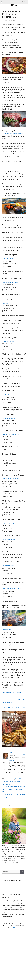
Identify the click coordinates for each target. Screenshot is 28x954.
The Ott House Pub (8, 523)
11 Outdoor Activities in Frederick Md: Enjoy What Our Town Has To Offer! (13, 789)
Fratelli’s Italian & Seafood (10, 479)
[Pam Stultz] (6, 758)
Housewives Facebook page (14, 133)
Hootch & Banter (7, 458)
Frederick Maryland (15, 781)
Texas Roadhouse (8, 565)
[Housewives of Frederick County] (3, 2)
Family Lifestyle (9, 779)
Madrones (5, 303)
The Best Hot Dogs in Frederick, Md (13, 707)
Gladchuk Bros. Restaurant (10, 434)
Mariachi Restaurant (8, 539)
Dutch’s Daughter (7, 258)
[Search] (22, 872)
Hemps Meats (6, 630)
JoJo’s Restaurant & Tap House (12, 588)
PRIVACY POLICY (16, 927)
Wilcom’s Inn (6, 394)
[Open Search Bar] (19, 2)
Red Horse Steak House (10, 282)
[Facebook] (24, 755)
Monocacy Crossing (8, 418)
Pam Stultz (11, 753)
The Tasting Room (8, 341)
